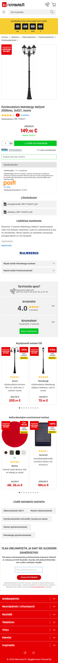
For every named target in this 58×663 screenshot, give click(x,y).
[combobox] (32, 12)
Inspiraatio (8, 645)
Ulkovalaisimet (29, 37)
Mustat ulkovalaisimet (41, 510)
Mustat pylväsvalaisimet (15, 527)
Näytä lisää (6, 245)
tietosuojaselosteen (38, 587)
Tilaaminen (8, 622)
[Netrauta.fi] (13, 4)
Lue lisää (7, 187)
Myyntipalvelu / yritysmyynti (18, 606)
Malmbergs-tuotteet (19, 263)
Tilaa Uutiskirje (29, 577)
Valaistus (15, 37)
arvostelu (23, 115)
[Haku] (52, 12)
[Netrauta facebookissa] (25, 652)
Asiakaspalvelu (10, 598)
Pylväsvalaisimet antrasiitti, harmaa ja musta (26, 519)
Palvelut (6, 637)
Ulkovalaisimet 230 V (14, 510)
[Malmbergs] (29, 254)
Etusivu (5, 37)
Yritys (5, 630)
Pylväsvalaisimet (46, 37)
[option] (5, 452)
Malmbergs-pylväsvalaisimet (17, 535)
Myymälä (7, 614)
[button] (3, 12)
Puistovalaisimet (9, 40)
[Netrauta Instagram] (34, 652)
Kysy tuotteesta (29, 331)
